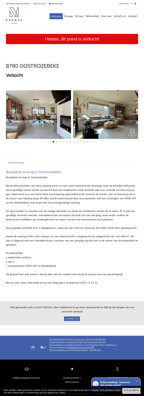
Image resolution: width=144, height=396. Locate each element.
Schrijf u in (120, 16)
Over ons (106, 16)
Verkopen (56, 16)
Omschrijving (16, 162)
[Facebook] (131, 3)
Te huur (79, 16)
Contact (132, 16)
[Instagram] (135, 3)
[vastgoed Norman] (14, 16)
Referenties (92, 16)
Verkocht (14, 75)
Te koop (68, 16)
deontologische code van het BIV (81, 347)
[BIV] (44, 347)
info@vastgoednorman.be (26, 377)
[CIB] (33, 347)
